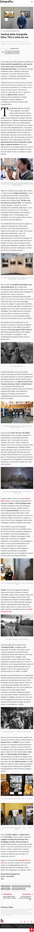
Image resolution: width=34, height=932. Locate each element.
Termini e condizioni (5, 925)
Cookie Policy (11, 926)
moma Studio (30, 926)
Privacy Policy (4, 926)
